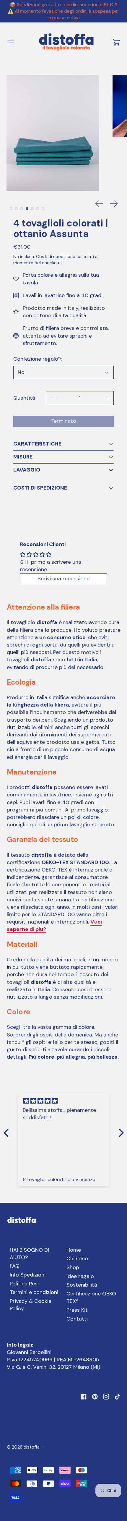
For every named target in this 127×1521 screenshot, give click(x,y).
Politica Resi (24, 1283)
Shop (72, 1267)
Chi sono (77, 1258)
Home (73, 1249)
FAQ (14, 1265)
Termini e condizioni (34, 1292)
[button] (53, 133)
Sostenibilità (81, 1284)
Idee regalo (80, 1276)
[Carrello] (117, 42)
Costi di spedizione (56, 257)
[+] (107, 398)
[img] (64, 1101)
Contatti (77, 1318)
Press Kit (77, 1309)
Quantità (24, 397)
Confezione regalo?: (37, 358)
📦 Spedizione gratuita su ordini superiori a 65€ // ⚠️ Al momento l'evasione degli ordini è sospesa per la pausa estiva (63, 11)
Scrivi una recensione (63, 578)
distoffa (32, 1447)
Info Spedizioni (27, 1274)
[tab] (11, 208)
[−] (52, 398)
